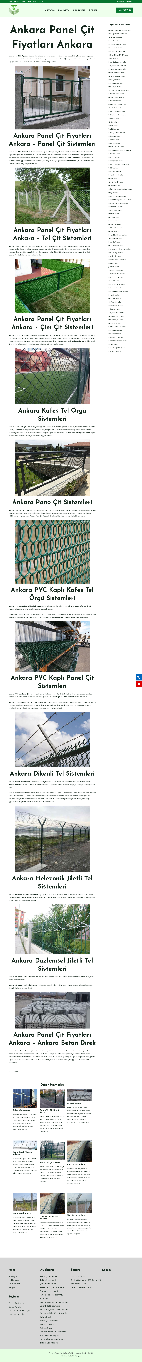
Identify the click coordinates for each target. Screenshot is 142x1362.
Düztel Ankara (74, 1104)
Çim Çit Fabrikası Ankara (116, 72)
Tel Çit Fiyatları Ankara (116, 312)
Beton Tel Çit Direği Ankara (118, 348)
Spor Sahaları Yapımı (49, 1335)
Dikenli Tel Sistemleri (50, 1305)
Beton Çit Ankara (114, 295)
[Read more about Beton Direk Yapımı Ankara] (25, 1145)
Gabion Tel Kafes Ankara (117, 104)
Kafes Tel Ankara (114, 154)
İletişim (93, 10)
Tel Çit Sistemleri (48, 1280)
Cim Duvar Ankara (76, 1215)
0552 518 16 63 (20, 62)
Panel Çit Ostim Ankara (116, 132)
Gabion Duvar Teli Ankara (117, 327)
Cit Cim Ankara (113, 122)
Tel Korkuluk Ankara (115, 210)
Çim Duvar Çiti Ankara (115, 320)
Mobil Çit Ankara (114, 143)
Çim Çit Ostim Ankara (115, 108)
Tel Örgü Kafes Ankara (116, 228)
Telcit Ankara (113, 58)
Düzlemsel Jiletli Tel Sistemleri (54, 1313)
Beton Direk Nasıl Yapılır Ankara (119, 150)
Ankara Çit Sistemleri (124, 1)
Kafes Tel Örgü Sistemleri (52, 1287)
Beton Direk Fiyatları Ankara (118, 291)
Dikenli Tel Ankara (114, 256)
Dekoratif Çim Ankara (115, 288)
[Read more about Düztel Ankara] (79, 1095)
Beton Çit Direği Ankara (116, 51)
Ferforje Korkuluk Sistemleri (53, 1331)
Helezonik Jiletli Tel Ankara (117, 48)
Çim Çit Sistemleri (48, 1283)
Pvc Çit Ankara (113, 125)
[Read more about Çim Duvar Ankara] (79, 1151)
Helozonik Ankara (114, 171)
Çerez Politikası (16, 1307)
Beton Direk (45, 1317)
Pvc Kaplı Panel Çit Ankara (117, 34)
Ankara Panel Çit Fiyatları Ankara (119, 30)
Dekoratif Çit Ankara (115, 305)
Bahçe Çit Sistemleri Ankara (118, 203)
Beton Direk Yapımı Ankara (117, 341)
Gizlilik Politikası (16, 1303)
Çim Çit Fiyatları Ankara (116, 147)
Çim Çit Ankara (113, 178)
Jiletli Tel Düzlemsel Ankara (117, 69)
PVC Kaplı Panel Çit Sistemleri (54, 1302)
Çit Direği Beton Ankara (116, 76)
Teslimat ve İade (16, 1314)
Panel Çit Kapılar (47, 1324)
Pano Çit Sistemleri (49, 1291)
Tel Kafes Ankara (114, 118)
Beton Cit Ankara (114, 140)
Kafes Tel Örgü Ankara (116, 94)
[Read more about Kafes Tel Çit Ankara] (52, 1150)
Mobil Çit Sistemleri (49, 1320)
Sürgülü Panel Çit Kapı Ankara (118, 90)
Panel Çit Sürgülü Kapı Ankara (118, 164)
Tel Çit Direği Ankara (115, 270)
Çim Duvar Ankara (76, 1165)
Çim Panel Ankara (114, 298)
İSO (20, 1059)
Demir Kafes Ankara (115, 207)
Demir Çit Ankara (114, 41)
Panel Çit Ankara (114, 157)
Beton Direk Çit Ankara (116, 83)
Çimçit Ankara (113, 192)
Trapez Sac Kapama (49, 1342)
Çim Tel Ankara (113, 217)
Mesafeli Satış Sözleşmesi (21, 1310)
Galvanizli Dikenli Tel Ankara (118, 55)
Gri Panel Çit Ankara (115, 302)
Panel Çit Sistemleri (49, 1276)
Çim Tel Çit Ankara (114, 87)
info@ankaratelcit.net (81, 1287)
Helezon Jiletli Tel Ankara (117, 260)
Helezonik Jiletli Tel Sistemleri (54, 1309)
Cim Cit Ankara (113, 231)
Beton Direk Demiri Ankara (117, 235)
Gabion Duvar (46, 1328)
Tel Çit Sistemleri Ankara (117, 65)
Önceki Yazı (14, 1071)
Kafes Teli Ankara (114, 101)
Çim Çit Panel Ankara (115, 182)
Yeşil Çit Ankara (113, 129)
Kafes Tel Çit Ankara (50, 1163)
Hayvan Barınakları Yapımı (52, 1339)
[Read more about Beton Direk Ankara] (25, 1202)
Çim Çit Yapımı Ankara (116, 97)
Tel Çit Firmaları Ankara (116, 274)
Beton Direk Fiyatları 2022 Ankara (120, 199)
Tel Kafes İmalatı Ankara (117, 115)
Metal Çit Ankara (114, 80)
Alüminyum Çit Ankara (115, 238)
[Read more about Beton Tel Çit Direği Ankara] (52, 1098)
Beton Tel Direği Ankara (116, 284)
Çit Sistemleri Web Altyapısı (71, 1356)
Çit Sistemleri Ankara (115, 245)
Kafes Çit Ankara (114, 136)
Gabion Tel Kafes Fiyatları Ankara (120, 189)
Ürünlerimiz (79, 10)
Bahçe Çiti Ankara (21, 1110)
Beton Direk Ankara (22, 1213)
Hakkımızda (63, 10)
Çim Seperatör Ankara (116, 316)
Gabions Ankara (113, 263)
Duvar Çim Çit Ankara (115, 161)
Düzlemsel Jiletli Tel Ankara (117, 44)
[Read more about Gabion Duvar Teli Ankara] (52, 1203)
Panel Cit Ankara (114, 242)
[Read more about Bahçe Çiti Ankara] (25, 1098)
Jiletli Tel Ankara (114, 267)
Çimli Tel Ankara (114, 214)
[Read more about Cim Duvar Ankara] (79, 1202)
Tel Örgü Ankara (114, 309)
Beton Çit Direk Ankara (116, 175)
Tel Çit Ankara (113, 168)
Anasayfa (50, 10)
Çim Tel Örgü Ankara (115, 281)
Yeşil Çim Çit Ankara (115, 37)
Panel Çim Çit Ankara (115, 277)
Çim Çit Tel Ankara (114, 224)
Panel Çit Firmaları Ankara (117, 111)
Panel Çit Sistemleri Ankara (117, 62)
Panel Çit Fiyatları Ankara (117, 196)
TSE (15, 1059)
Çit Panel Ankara (114, 185)
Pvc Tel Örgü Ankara (115, 253)
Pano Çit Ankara (114, 221)
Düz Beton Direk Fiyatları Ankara (119, 249)
